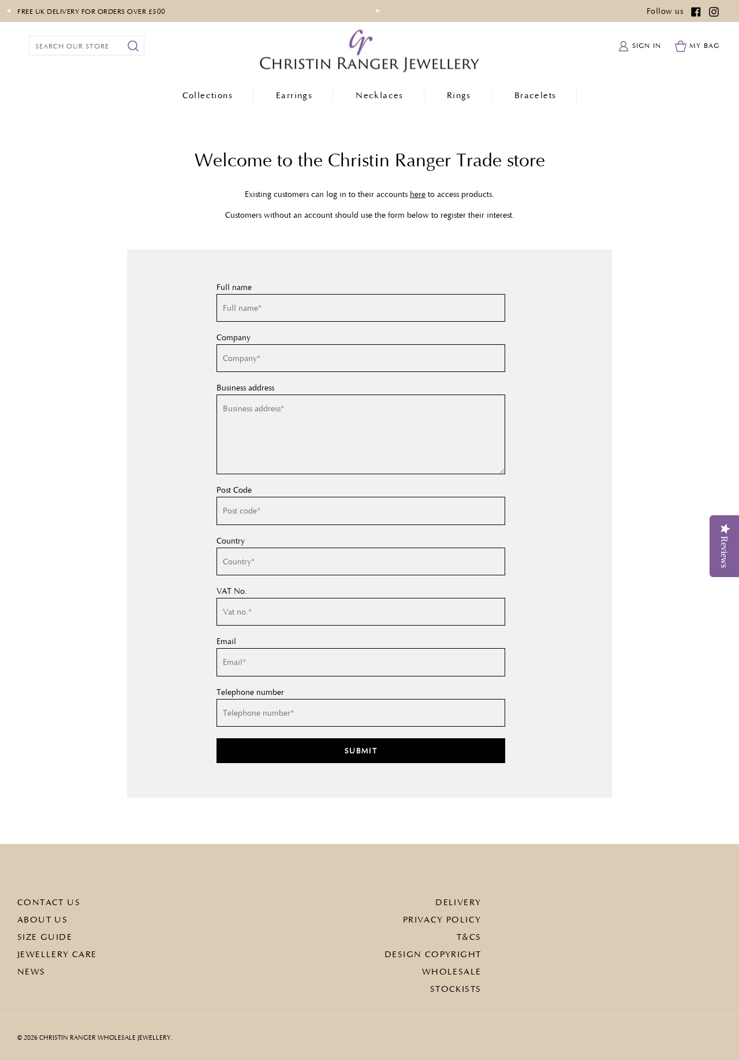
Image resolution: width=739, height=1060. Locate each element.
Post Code (234, 490)
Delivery (458, 901)
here (418, 193)
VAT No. (232, 591)
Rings (459, 95)
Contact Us (48, 901)
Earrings (294, 95)
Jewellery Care (57, 953)
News (31, 971)
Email (226, 641)
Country (231, 541)
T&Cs (469, 936)
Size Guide (44, 936)
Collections (207, 95)
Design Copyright (433, 953)
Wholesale (452, 971)
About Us (42, 919)
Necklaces (380, 95)
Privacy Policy (442, 919)
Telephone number (250, 692)
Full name (234, 287)
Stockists (456, 988)
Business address (245, 388)
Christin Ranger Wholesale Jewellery (105, 1037)
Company (234, 337)
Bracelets (535, 95)
